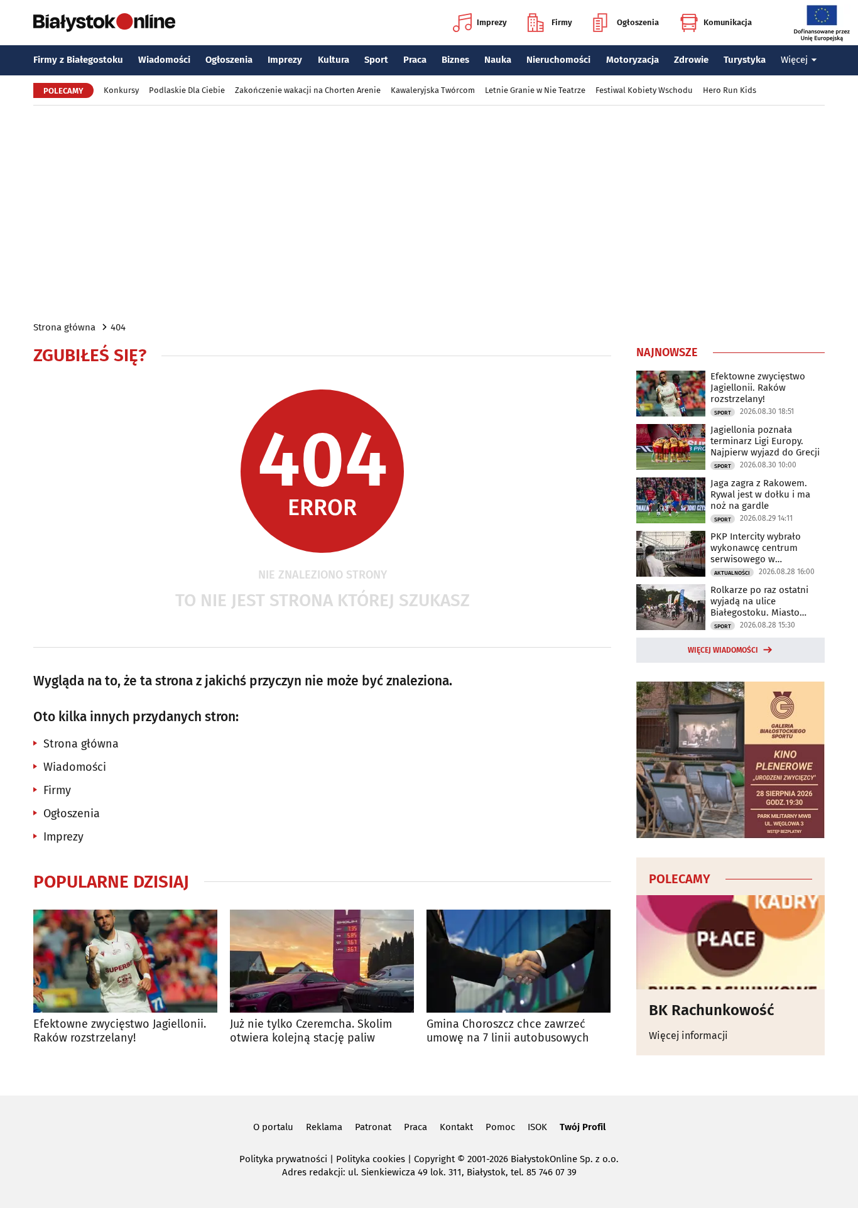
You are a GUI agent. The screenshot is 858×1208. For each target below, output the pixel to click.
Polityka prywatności (283, 1159)
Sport (376, 59)
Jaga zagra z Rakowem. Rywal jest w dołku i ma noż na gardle (760, 494)
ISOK (537, 1127)
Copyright (434, 1159)
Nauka (497, 59)
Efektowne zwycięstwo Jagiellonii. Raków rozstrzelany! (119, 1031)
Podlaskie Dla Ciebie (187, 90)
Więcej (794, 59)
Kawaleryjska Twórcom (433, 90)
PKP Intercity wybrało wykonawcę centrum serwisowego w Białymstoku (755, 548)
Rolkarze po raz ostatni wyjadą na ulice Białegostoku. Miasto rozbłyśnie (759, 601)
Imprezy (492, 22)
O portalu (273, 1127)
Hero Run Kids (729, 90)
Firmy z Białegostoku (78, 59)
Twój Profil (582, 1127)
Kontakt (456, 1127)
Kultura (333, 59)
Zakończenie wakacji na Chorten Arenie (308, 90)
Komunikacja (727, 22)
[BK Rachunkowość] (730, 942)
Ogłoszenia (638, 22)
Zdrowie (691, 59)
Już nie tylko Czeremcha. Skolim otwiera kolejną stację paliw (311, 1031)
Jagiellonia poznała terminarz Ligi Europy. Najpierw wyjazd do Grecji (765, 441)
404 (118, 327)
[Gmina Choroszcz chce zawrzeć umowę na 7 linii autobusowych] (518, 961)
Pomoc (500, 1127)
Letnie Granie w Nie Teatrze (535, 90)
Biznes (455, 59)
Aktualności (732, 573)
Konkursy (121, 90)
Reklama (324, 1127)
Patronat (373, 1127)
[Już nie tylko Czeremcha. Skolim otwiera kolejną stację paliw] (322, 961)
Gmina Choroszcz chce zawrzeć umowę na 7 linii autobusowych (507, 1031)
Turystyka (745, 59)
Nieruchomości (558, 59)
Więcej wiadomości (723, 650)
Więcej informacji (688, 1036)
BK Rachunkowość (711, 1010)
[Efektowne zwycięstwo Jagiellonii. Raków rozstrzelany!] (125, 961)
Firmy (561, 22)
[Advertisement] (429, 212)
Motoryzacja (632, 59)
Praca (414, 59)
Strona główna (64, 327)
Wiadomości (164, 59)
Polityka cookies (370, 1159)
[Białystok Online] (104, 22)
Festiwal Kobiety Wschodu (644, 90)
